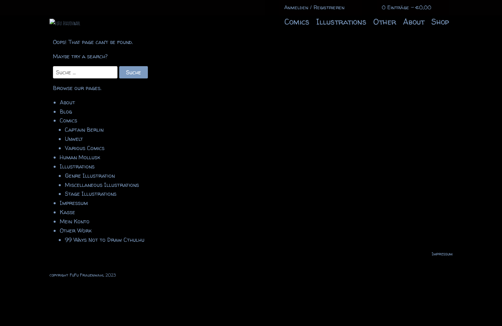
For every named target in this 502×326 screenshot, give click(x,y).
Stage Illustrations (90, 193)
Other (384, 21)
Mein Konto (74, 221)
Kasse (67, 212)
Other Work (76, 230)
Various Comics (84, 148)
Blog (66, 111)
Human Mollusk (80, 157)
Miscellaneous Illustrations (102, 185)
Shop (440, 21)
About (413, 21)
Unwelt (74, 139)
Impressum (74, 203)
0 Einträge (406, 7)
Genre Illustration (90, 175)
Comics (296, 21)
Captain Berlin (84, 129)
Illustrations (341, 21)
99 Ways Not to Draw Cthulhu (104, 239)
